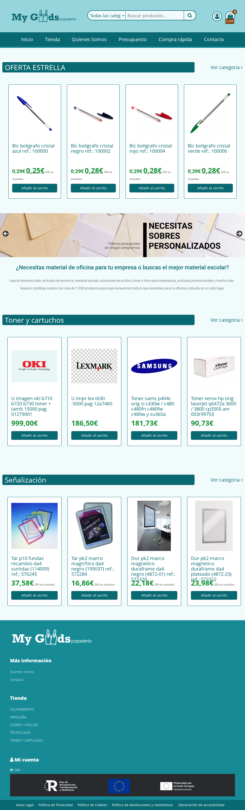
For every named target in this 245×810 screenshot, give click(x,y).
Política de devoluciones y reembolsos (142, 805)
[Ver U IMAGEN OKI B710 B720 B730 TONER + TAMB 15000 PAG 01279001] (34, 366)
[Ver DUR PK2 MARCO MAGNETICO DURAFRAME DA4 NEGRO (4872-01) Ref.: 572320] (154, 526)
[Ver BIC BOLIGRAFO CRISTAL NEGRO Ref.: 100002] (93, 113)
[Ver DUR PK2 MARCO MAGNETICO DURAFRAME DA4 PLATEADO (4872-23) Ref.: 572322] (214, 526)
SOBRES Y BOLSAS (24, 725)
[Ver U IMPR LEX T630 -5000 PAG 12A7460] (94, 366)
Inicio (27, 39)
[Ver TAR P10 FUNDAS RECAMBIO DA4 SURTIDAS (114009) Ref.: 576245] (34, 526)
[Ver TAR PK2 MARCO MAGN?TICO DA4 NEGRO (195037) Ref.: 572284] (94, 526)
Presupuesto (133, 39)
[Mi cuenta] (217, 16)
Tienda (52, 39)
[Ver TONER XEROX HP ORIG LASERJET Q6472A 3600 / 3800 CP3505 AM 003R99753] (214, 366)
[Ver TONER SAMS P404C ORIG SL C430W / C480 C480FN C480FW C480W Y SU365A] (154, 366)
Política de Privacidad (56, 805)
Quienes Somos (89, 39)
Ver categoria (226, 67)
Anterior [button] (6, 234)
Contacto (214, 39)
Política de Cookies (92, 805)
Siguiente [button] (239, 234)
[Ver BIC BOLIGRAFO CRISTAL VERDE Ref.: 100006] (210, 113)
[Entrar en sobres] (122, 235)
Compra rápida (175, 39)
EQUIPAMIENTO (22, 709)
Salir (16, 769)
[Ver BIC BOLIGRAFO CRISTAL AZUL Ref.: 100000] (34, 113)
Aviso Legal (25, 805)
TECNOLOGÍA (20, 732)
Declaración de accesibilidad (201, 805)
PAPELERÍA (18, 717)
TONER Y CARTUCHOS (26, 740)
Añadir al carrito (35, 188)
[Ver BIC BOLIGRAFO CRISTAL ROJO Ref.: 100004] (151, 113)
